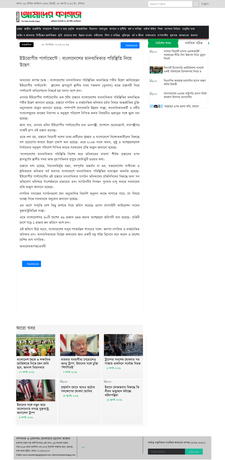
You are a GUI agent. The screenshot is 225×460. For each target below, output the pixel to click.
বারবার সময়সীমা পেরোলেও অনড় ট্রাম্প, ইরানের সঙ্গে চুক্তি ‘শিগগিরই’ (79, 364)
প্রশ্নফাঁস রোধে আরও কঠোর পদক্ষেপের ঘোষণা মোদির (78, 389)
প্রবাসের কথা (70, 35)
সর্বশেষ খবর (163, 43)
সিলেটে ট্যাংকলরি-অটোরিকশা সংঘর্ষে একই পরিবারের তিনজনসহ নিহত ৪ (183, 69)
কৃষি (60, 35)
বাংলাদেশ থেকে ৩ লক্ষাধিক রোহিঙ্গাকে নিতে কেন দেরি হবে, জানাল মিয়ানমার (33, 364)
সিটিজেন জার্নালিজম (46, 35)
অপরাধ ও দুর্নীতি (118, 29)
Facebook (131, 45)
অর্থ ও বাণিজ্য (135, 29)
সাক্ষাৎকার (150, 35)
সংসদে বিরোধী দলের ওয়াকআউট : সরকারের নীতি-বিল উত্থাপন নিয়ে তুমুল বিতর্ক (185, 55)
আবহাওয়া (184, 35)
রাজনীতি (36, 29)
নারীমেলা (98, 35)
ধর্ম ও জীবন (138, 35)
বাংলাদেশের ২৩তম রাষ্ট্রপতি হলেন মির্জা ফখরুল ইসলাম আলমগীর (185, 95)
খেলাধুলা (103, 29)
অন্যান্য (194, 35)
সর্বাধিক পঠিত (193, 43)
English (204, 3)
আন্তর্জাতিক (81, 29)
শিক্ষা (160, 29)
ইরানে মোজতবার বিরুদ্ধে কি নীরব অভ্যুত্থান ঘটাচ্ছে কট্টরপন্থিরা (122, 391)
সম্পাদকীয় (162, 35)
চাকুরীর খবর (188, 29)
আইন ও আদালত (25, 35)
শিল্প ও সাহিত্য (112, 35)
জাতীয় (27, 29)
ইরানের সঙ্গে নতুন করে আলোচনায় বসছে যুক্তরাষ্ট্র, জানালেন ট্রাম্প (33, 409)
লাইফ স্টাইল (150, 29)
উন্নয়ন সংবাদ (85, 35)
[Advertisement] (154, 16)
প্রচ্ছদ (19, 29)
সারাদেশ (47, 29)
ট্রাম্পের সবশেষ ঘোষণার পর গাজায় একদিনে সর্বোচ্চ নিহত (123, 362)
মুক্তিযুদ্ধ (126, 35)
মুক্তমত (173, 35)
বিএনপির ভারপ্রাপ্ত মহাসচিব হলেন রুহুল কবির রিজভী (185, 82)
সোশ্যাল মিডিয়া (172, 29)
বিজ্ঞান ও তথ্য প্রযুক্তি (63, 29)
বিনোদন (93, 29)
